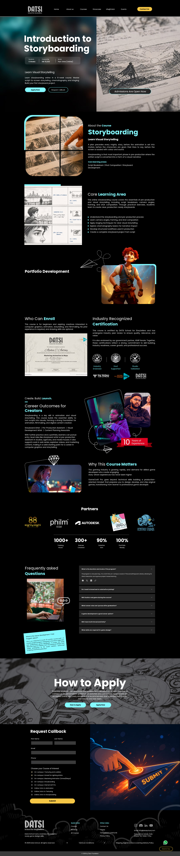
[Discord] (141, 825)
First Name (35, 739)
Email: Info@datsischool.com (144, 830)
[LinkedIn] (146, 825)
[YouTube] (151, 825)
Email (33, 748)
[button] (70, 9)
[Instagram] (136, 825)
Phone (33, 758)
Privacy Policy (105, 836)
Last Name (58, 739)
